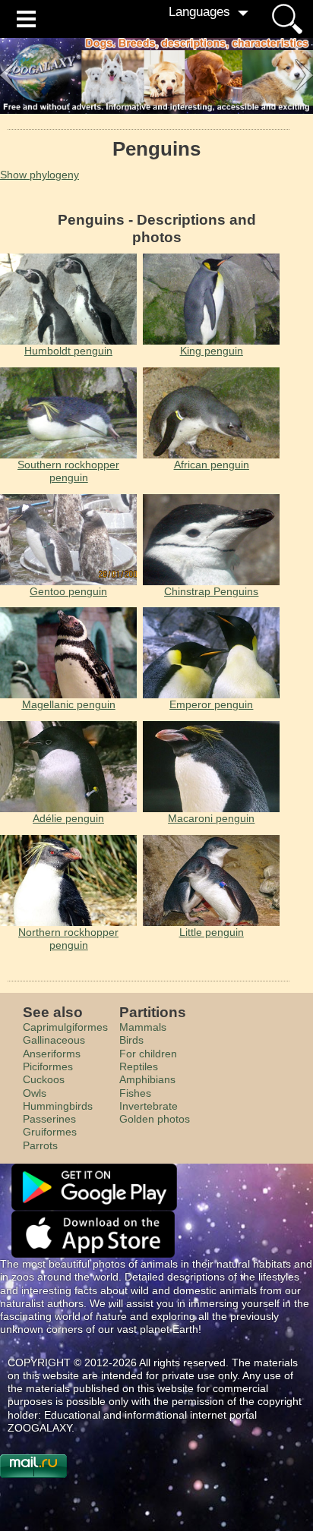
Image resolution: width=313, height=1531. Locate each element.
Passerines (49, 1119)
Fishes (135, 1093)
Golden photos (154, 1119)
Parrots (40, 1145)
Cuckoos (44, 1079)
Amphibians (147, 1079)
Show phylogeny (39, 175)
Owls (34, 1093)
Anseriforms (52, 1053)
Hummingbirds (58, 1106)
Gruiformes (50, 1132)
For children (148, 1053)
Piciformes (48, 1066)
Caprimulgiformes (65, 1027)
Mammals (142, 1027)
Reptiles (138, 1066)
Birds (131, 1040)
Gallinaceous (54, 1040)
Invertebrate (148, 1106)
